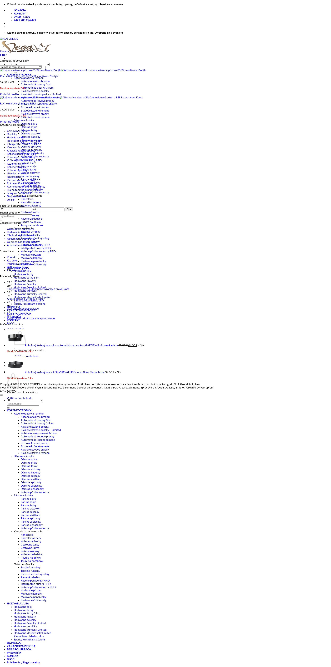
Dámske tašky (29, 466)
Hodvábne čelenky (25, 284)
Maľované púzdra (31, 254)
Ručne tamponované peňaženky (26, 186)
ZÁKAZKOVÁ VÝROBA (21, 310)
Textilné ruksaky (30, 570)
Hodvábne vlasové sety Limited (32, 633)
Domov (4, 51)
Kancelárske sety (31, 202)
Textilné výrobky (30, 231)
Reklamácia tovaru (18, 232)
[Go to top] (1, 395)
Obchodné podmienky (20, 235)
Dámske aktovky (31, 133)
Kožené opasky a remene (28, 78)
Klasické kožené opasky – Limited (41, 94)
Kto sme (12, 260)
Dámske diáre (29, 123)
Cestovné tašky (30, 544)
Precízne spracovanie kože (23, 308)
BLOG (10, 659)
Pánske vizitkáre (30, 515)
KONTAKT (13, 320)
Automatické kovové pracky (37, 100)
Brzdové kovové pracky (35, 107)
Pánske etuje (28, 166)
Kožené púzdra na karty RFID (38, 251)
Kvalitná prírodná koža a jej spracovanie (31, 318)
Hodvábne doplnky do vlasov (24, 140)
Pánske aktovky (30, 172)
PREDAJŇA (14, 652)
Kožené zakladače (31, 218)
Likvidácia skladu (17, 173)
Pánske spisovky (30, 518)
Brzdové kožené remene (35, 110)
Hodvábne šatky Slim (26, 277)
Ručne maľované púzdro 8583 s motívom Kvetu (28, 103)
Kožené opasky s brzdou (35, 81)
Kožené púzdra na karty (35, 192)
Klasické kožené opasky (35, 91)
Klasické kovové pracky (35, 114)
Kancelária (27, 199)
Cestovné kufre (30, 212)
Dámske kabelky (30, 136)
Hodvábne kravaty (25, 281)
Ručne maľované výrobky (22, 183)
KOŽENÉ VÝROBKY (19, 410)
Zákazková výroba (18, 270)
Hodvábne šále (23, 606)
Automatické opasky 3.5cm (37, 87)
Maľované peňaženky (33, 261)
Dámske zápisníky (31, 485)
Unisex (11, 199)
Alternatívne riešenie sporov (24, 245)
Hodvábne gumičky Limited (30, 294)
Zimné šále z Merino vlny (29, 300)
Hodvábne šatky (23, 274)
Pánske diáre (28, 163)
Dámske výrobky (24, 120)
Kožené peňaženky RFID (21, 154)
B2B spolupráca (16, 267)
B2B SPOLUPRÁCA (19, 313)
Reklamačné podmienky (21, 238)
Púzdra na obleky (31, 222)
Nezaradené (14, 176)
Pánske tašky (28, 169)
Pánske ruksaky (30, 176)
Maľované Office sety (33, 264)
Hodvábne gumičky (25, 290)
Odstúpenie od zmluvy (20, 229)
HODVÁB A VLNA (18, 603)
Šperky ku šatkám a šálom (29, 303)
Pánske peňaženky (32, 525)
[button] (3, 54)
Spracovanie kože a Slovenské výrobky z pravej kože (38, 289)
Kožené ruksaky (16, 163)
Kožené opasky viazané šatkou (39, 433)
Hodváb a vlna (15, 137)
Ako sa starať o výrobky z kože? (26, 298)
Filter (69, 209)
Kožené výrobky (16, 167)
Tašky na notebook (32, 225)
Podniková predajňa (19, 263)
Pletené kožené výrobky (21, 180)
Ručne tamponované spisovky (25, 190)
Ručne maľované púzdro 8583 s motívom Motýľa (29, 76)
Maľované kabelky (31, 258)
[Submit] (15, 72)
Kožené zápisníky (31, 205)
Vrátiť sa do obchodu (26, 356)
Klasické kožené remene (35, 117)
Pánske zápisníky (31, 521)
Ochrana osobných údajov (23, 242)
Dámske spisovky (31, 146)
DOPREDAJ (14, 642)
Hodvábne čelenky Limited (30, 623)
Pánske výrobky (23, 495)
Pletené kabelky (30, 577)
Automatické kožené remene (38, 439)
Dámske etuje (29, 127)
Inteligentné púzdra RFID (36, 248)
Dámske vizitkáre (31, 479)
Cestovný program (18, 131)
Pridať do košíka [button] (9, 94)
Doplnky (12, 134)
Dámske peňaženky (32, 489)
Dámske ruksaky (30, 475)
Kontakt (12, 257)
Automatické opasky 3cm (36, 84)
